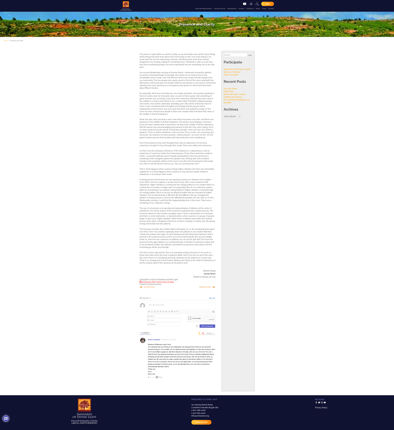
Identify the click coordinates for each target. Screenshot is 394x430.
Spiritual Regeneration (203, 8)
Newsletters (231, 8)
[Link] (172, 311)
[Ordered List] (160, 311)
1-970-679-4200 (198, 413)
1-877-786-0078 (198, 410)
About (258, 8)
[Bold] (149, 311)
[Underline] (154, 311)
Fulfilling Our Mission (233, 97)
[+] (177, 311)
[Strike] (157, 311)
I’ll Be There (229, 91)
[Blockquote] (166, 311)
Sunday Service (219, 8)
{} (174, 311)
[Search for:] (236, 55)
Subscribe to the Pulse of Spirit (237, 69)
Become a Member (232, 72)
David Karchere (154, 284)
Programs (250, 8)
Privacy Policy (321, 408)
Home (6, 40)
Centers (241, 8)
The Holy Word (230, 89)
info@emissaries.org (200, 416)
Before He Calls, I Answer (235, 94)
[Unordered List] (163, 311)
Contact (271, 8)
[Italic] (151, 311)
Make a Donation (231, 75)
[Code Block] (169, 311)
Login (213, 298)
